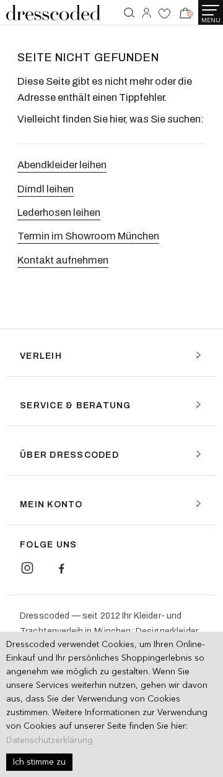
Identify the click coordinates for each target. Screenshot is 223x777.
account (146, 15)
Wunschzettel (164, 15)
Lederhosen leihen (58, 212)
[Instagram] (27, 567)
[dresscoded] (53, 12)
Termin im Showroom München (88, 236)
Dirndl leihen (45, 189)
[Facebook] (61, 567)
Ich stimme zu (39, 762)
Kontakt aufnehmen (62, 260)
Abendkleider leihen (62, 165)
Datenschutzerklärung (49, 740)
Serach (129, 13)
